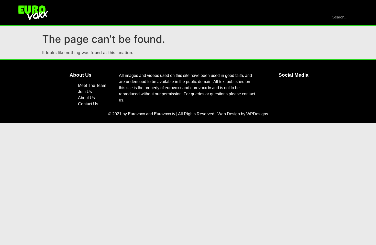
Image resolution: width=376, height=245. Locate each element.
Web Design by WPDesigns (242, 114)
